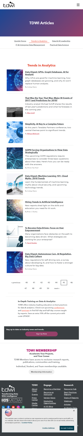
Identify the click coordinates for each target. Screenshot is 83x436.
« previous (15, 282)
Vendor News (49, 398)
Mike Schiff (31, 113)
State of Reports (71, 398)
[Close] (74, 410)
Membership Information (41, 372)
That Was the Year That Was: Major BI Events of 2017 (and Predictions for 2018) (48, 99)
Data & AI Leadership (61, 41)
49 (40, 288)
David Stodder (32, 243)
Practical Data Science (59, 45)
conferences (59, 308)
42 (41, 282)
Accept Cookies (67, 428)
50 (48, 288)
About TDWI (34, 390)
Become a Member (52, 389)
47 (26, 288)
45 (64, 282)
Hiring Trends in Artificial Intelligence (44, 202)
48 (33, 288)
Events (35, 395)
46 (71, 282)
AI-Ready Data (70, 408)
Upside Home (20, 41)
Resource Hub (70, 389)
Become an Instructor (49, 393)
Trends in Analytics (39, 41)
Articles (67, 405)
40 (27, 282)
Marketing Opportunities (50, 402)
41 (34, 282)
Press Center (35, 399)
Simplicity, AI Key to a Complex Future (44, 124)
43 (49, 282)
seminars (25, 310)
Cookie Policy (27, 422)
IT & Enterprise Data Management (30, 45)
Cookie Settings (48, 428)
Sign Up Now (41, 334)
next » (56, 288)
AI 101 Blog (48, 407)
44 (56, 282)
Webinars (68, 401)
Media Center (35, 404)
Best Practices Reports (70, 393)
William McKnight (33, 134)
